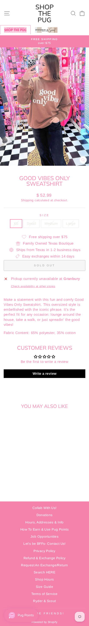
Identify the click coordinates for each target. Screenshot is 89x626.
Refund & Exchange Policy (45, 558)
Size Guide (44, 587)
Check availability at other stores (33, 286)
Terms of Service (44, 594)
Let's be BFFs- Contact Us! (44, 543)
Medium (51, 224)
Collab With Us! (44, 508)
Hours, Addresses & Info (44, 522)
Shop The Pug (44, 13)
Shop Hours (44, 579)
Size (44, 215)
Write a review (45, 373)
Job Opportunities (44, 536)
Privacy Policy (44, 551)
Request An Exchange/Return (44, 565)
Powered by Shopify (44, 622)
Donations (45, 515)
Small (31, 224)
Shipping (27, 200)
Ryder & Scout (44, 601)
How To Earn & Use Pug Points (44, 529)
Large (70, 224)
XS (16, 224)
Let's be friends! (43, 613)
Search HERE (45, 572)
